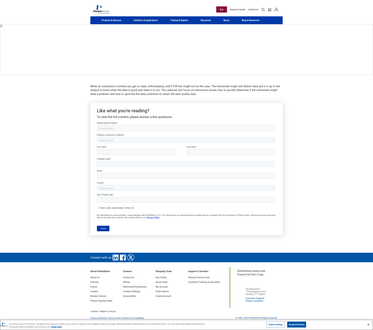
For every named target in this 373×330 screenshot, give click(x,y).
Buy (221, 9)
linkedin (115, 257)
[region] (186, 325)
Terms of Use (114, 318)
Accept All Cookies (297, 324)
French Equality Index (101, 300)
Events (93, 286)
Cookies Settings (275, 324)
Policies (94, 282)
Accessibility (129, 296)
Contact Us (253, 9)
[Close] (368, 324)
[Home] (101, 9)
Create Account (163, 296)
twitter (130, 257)
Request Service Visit (199, 277)
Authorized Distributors (135, 286)
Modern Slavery (98, 296)
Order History (162, 291)
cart (269, 9)
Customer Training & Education (204, 282)
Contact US (126, 318)
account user (276, 9)
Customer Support (255, 298)
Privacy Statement (98, 318)
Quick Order (162, 282)
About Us (95, 277)
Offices (126, 282)
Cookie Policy (56, 327)
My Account (162, 286)
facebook (123, 257)
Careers (94, 291)
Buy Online (161, 277)
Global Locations (254, 301)
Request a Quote (237, 9)
